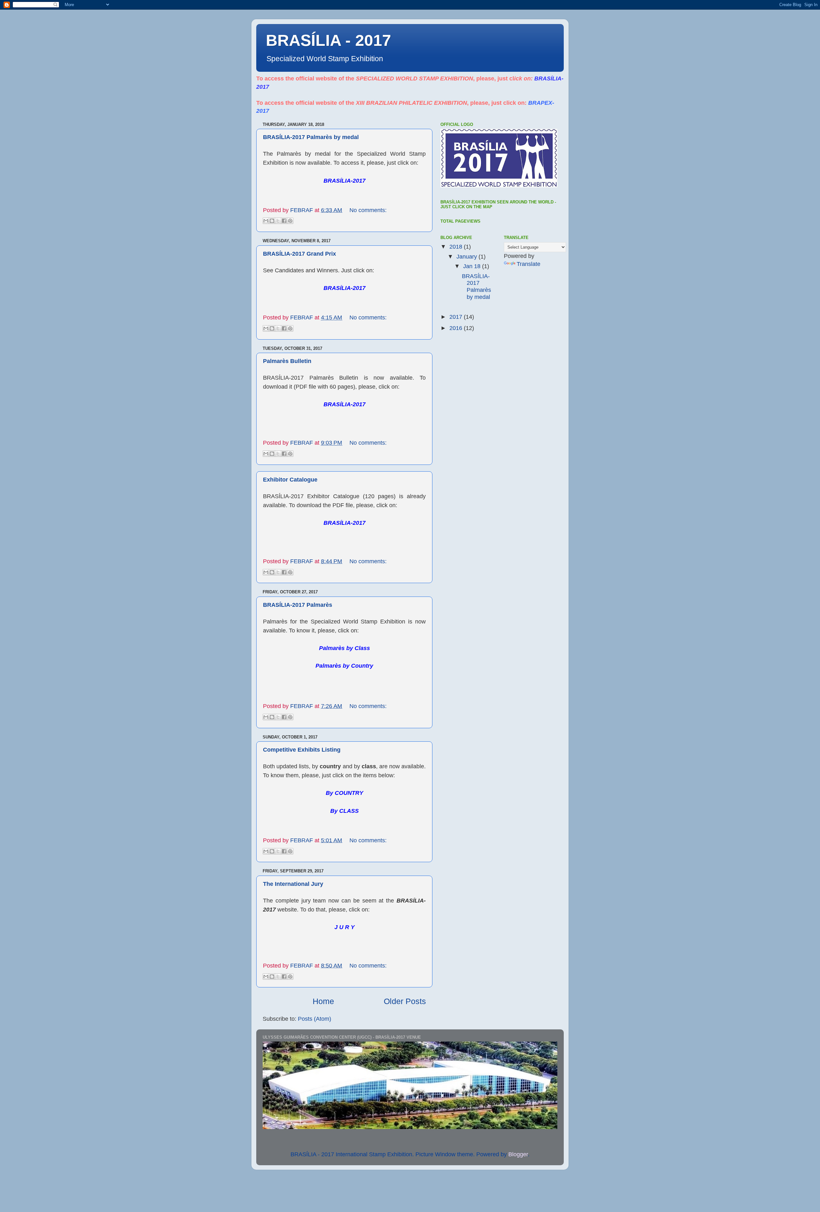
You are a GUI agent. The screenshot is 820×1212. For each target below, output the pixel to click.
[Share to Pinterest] (290, 221)
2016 (456, 328)
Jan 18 (472, 266)
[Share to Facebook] (284, 221)
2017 (456, 317)
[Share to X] (278, 221)
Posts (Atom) (314, 1019)
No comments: (368, 210)
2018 (456, 246)
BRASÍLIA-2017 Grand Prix (299, 254)
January (467, 256)
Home (323, 1001)
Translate (528, 264)
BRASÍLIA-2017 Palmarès (297, 605)
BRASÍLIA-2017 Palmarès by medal (311, 137)
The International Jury (293, 884)
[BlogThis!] (272, 221)
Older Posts (405, 1001)
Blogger (518, 1154)
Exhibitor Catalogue (290, 479)
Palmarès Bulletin (287, 361)
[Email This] (266, 221)
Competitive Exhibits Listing (301, 749)
